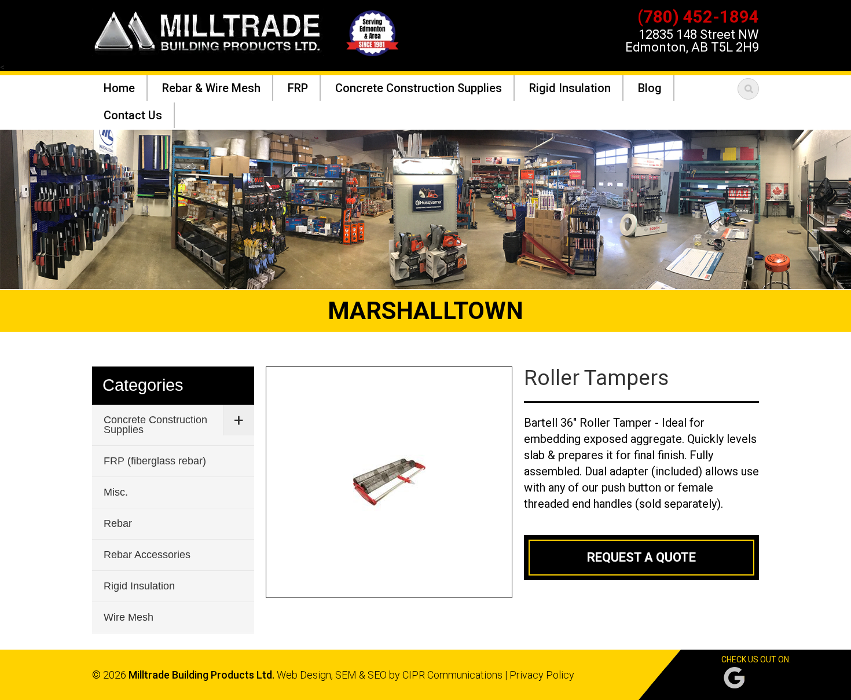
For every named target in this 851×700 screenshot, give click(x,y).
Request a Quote (641, 557)
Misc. (116, 492)
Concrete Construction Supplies (155, 424)
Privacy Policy (541, 675)
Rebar (118, 523)
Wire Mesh (128, 617)
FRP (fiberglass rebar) (155, 461)
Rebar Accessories (147, 554)
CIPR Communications (452, 675)
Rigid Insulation (139, 586)
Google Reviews (734, 677)
